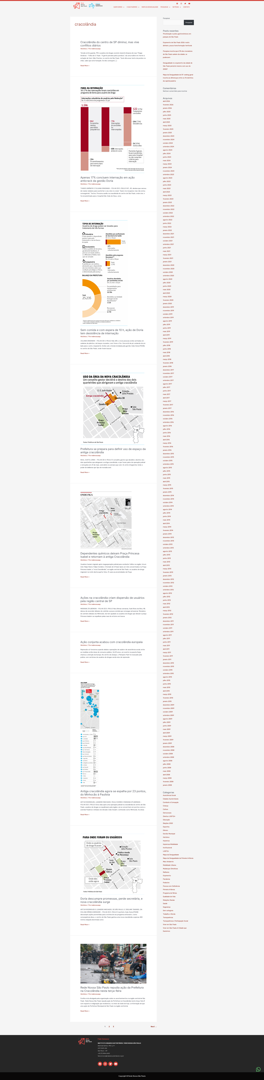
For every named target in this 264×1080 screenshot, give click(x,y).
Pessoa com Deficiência (171, 886)
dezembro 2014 (168, 495)
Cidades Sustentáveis (170, 799)
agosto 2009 (167, 719)
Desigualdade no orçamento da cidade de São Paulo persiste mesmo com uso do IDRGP (177, 66)
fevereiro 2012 (168, 614)
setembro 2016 (168, 422)
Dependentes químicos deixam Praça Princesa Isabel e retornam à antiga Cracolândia (109, 555)
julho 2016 (166, 429)
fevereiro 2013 (168, 572)
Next (154, 1027)
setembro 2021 (168, 244)
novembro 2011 (168, 625)
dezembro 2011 (168, 621)
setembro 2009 (168, 715)
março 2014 (167, 527)
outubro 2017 (167, 377)
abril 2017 (166, 398)
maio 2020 (166, 290)
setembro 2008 (168, 757)
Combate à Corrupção (171, 802)
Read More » (84, 65)
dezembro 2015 (168, 454)
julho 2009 (166, 722)
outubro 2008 (168, 754)
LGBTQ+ (166, 851)
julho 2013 (166, 555)
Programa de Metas (170, 893)
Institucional (167, 848)
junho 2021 (167, 248)
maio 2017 (166, 394)
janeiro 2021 (167, 262)
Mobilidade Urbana (169, 865)
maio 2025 (166, 119)
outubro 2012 (167, 586)
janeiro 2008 (167, 785)
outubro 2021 (167, 241)
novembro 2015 (168, 457)
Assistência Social (169, 795)
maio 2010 (166, 687)
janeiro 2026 (167, 108)
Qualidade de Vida (169, 897)
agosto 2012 (167, 593)
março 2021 (167, 255)
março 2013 (167, 569)
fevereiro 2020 (168, 300)
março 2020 (167, 297)
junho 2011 (166, 642)
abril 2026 (166, 101)
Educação (166, 820)
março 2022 (167, 227)
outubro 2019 (167, 314)
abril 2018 (166, 356)
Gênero (165, 830)
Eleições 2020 (168, 823)
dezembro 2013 (168, 537)
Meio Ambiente (168, 862)
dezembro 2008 (168, 747)
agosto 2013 (167, 551)
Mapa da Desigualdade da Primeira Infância (178, 858)
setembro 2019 (168, 317)
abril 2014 (166, 523)
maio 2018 (166, 352)
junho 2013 (167, 558)
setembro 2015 (168, 464)
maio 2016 (166, 436)
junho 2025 (167, 115)
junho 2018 (167, 349)
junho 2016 (167, 433)
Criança (165, 806)
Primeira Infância (169, 889)
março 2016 (167, 443)
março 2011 (167, 652)
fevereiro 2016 (168, 447)
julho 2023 (166, 181)
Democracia (167, 813)
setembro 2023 (168, 174)
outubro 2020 (168, 272)
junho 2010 (167, 684)
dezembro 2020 (168, 265)
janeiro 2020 (167, 303)
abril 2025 (166, 122)
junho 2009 (167, 726)
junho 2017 (167, 391)
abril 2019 (166, 335)
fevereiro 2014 (168, 530)
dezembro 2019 (168, 307)
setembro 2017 (168, 380)
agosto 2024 (167, 150)
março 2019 (167, 338)
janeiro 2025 (167, 133)
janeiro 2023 (167, 202)
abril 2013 (166, 565)
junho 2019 (167, 328)
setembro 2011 (168, 632)
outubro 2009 (168, 712)
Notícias (176, 7)
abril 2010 (166, 691)
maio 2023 (166, 188)
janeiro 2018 (167, 366)
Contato (186, 7)
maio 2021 (166, 251)
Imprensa (166, 841)
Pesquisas (164, 7)
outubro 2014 (167, 502)
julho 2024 (166, 153)
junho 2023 (167, 185)
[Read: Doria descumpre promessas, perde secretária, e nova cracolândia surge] (112, 864)
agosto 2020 (167, 279)
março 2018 (167, 359)
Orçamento (167, 876)
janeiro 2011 (167, 659)
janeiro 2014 (167, 534)
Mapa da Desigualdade (150, 7)
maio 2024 (166, 160)
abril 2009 (166, 733)
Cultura (165, 809)
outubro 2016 (167, 419)
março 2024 (167, 164)
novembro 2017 (168, 373)
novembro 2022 (168, 209)
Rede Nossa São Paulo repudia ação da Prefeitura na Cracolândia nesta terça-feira (112, 989)
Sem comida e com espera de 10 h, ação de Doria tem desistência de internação (111, 331)
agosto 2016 (167, 426)
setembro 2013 (168, 548)
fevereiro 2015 (168, 488)
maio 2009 (166, 729)
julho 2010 (166, 680)
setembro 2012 (168, 590)
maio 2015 (166, 478)
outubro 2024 (168, 143)
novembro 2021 (168, 237)
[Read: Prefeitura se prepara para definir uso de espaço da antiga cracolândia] (112, 409)
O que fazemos (132, 7)
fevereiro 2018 (168, 363)
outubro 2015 (167, 461)
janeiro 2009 (167, 743)
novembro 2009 (168, 708)
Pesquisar (166, 18)
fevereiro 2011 (168, 656)
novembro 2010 (168, 666)
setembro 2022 (168, 216)
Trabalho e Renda (169, 914)
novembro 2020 (168, 269)
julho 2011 (166, 638)
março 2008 (167, 778)
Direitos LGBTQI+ (169, 816)
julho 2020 (166, 283)
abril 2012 (166, 607)
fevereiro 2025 (168, 129)
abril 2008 (166, 775)
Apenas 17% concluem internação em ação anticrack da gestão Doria (107, 179)
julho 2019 (166, 324)
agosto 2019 (167, 321)
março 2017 (167, 401)
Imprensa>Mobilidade (170, 844)
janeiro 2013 (167, 576)
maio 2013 (166, 562)
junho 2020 (167, 286)
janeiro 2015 (167, 492)
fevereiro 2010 (168, 698)
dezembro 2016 (168, 412)
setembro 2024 (168, 147)
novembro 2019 (168, 311)
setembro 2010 (168, 673)
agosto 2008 (167, 761)
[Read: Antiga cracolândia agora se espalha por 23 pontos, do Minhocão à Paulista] (89, 734)
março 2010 (167, 694)
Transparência (168, 917)
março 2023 (167, 195)
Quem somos (118, 7)
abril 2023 (166, 192)
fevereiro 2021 (168, 258)
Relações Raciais (169, 900)
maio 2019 (166, 331)
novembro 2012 (168, 583)
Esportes (166, 827)
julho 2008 (166, 764)
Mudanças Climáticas (170, 869)
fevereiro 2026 (168, 105)
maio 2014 (166, 520)
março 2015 (167, 485)
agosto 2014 (167, 509)
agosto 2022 (167, 220)
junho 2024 (167, 157)
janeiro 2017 (167, 408)
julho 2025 (166, 112)
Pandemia (166, 879)
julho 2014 (166, 513)
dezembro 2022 (168, 206)
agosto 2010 (167, 677)
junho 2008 (167, 768)
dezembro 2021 (168, 234)
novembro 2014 (168, 499)
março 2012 (167, 611)
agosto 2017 (167, 384)
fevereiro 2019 (168, 342)
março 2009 (167, 736)
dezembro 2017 (168, 370)
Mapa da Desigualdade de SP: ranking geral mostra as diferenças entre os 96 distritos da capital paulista (178, 78)
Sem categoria (168, 910)
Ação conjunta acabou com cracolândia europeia (111, 642)
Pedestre (166, 883)
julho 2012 (166, 597)
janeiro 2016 (167, 450)
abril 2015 (166, 482)
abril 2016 (166, 440)
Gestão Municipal (169, 834)
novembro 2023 (168, 171)
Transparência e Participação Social (175, 921)
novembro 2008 (168, 750)
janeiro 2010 (167, 701)
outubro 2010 (167, 670)
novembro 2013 (168, 541)
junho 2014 (167, 516)
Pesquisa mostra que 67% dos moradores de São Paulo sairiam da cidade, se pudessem (177, 54)
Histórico (83, 49)
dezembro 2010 (168, 663)
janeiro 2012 (167, 618)
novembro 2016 (168, 415)
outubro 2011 (167, 628)
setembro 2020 (168, 276)
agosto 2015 (167, 468)
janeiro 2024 (167, 167)
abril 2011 (166, 649)
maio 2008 (166, 771)
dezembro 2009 (168, 705)
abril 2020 (166, 293)
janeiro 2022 (167, 230)
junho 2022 (167, 223)
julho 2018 (166, 345)
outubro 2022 (168, 213)
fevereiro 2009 (168, 740)
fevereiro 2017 (168, 405)
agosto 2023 (167, 178)
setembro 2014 (168, 506)
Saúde (165, 903)
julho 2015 (166, 471)
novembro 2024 (168, 140)
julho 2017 (166, 387)
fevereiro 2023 (168, 199)
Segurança (166, 907)
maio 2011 (166, 645)
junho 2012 (167, 600)
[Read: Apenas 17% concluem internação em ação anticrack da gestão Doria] (112, 129)
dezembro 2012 (168, 579)
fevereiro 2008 (168, 782)
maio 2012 (166, 604)
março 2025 (167, 126)
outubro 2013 (167, 544)
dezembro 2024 (168, 136)
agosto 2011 (167, 635)
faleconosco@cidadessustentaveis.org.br (111, 1056)
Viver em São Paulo (169, 924)
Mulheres (166, 872)
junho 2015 (167, 474)
